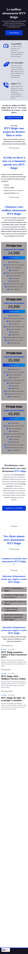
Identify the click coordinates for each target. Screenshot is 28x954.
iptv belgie (3, 649)
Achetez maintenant (14, 32)
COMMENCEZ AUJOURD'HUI (14, 117)
